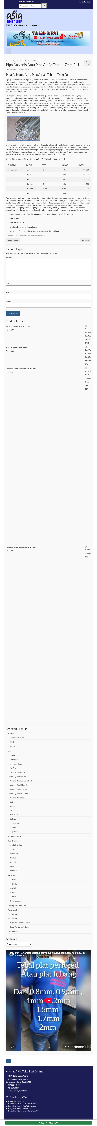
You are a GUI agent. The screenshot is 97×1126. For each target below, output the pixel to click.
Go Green (13, 802)
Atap (9, 751)
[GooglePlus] (17, 1117)
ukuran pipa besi (40, 235)
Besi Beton (13, 879)
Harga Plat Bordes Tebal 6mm (19, 1108)
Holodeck (12, 806)
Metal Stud (13, 858)
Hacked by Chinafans (16, 1101)
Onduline (12, 819)
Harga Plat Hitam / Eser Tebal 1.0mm (22, 1106)
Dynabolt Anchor (15, 845)
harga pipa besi (11, 235)
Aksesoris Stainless (16, 738)
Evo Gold (12, 768)
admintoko (12, 69)
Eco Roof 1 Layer (15, 764)
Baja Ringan (12, 841)
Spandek (12, 827)
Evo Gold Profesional (17, 772)
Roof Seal (13, 746)
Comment (9, 257)
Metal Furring (14, 853)
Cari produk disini (26, 1)
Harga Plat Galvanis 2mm (19, 927)
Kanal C (12, 849)
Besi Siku (12, 896)
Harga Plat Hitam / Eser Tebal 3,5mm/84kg (24, 1111)
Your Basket (84, 2)
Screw (11, 866)
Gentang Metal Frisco (17, 776)
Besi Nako (13, 888)
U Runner (13, 870)
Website (8, 301)
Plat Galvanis (13, 918)
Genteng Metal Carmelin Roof (20, 781)
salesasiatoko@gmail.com (17, 1091)
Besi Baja (11, 875)
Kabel (11, 742)
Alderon (12, 755)
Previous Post (13, 240)
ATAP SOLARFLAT (15, 836)
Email (8, 292)
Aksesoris (11, 733)
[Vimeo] (23, 1117)
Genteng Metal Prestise (18, 789)
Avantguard (13, 759)
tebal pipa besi (32, 235)
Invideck (12, 810)
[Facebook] (7, 1117)
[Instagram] (14, 1117)
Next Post (85, 240)
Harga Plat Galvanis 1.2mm (19, 922)
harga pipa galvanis (21, 235)
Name (8, 284)
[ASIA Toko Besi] (48, 16)
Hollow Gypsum (15, 901)
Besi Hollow (13, 884)
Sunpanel (13, 832)
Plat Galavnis (13, 914)
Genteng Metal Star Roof (18, 793)
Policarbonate (14, 823)
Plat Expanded (13, 910)
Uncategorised (13, 932)
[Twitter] (10, 1117)
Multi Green (13, 815)
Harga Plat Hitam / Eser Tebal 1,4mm (22, 1104)
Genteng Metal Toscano (18, 798)
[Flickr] (20, 1117)
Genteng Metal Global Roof (19, 785)
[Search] (44, 5)
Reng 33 (12, 862)
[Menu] (8, 51)
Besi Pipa (26, 69)
